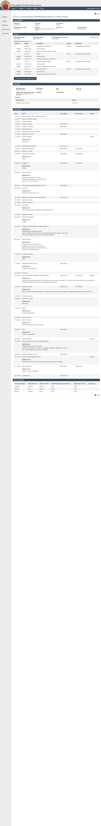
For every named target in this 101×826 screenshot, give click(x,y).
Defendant (5, 25)
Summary (4, 17)
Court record (5, 29)
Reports (35, 8)
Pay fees (29, 8)
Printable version (94, 37)
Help (41, 8)
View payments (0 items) (93, 8)
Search (14, 8)
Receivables (5, 33)
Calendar (21, 8)
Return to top (5, 13)
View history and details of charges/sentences (25, 78)
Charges (4, 21)
